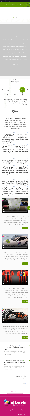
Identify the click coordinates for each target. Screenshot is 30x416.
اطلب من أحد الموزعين (10, 4)
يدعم (4, 409)
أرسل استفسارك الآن (15, 391)
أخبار (24, 412)
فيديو (21, 4)
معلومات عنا (21, 409)
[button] (3, 89)
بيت (26, 409)
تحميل (17, 4)
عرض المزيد (15, 64)
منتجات (15, 409)
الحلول (7, 409)
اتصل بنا (7, 412)
